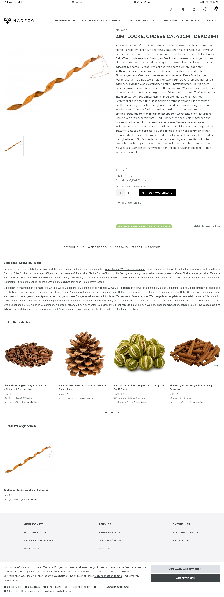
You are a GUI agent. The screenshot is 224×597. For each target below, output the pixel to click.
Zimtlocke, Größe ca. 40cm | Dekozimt (26, 490)
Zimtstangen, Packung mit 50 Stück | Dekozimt (191, 387)
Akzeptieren (185, 578)
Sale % (212, 20)
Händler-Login (109, 532)
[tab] (74, 247)
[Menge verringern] (134, 192)
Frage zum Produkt (146, 247)
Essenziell (15, 586)
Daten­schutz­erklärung (108, 575)
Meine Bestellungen (38, 540)
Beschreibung (74, 247)
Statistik (35, 586)
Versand (121, 247)
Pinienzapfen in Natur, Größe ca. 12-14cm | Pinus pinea (83, 387)
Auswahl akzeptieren (185, 569)
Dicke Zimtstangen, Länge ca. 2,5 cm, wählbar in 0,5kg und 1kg (25, 387)
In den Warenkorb (159, 192)
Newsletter (181, 540)
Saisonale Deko (139, 20)
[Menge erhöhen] (128, 192)
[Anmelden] (171, 9)
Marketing (55, 586)
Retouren (105, 548)
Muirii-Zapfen (210, 300)
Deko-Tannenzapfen (15, 300)
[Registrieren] (183, 9)
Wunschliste (131, 202)
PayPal (13, 591)
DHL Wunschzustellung (114, 586)
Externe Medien (80, 586)
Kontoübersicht (36, 532)
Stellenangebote (185, 532)
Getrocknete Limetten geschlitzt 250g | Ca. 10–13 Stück (139, 387)
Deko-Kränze (167, 277)
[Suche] (194, 9)
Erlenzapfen (105, 300)
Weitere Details (100, 247)
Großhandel (14, 2)
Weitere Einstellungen (58, 591)
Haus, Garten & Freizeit (179, 20)
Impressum (11, 580)
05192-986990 (210, 2)
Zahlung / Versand (112, 540)
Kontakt (79, 2)
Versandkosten (141, 186)
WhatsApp (143, 2)
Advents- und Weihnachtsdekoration (125, 269)
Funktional (33, 591)
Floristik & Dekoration (100, 20)
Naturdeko (63, 20)
